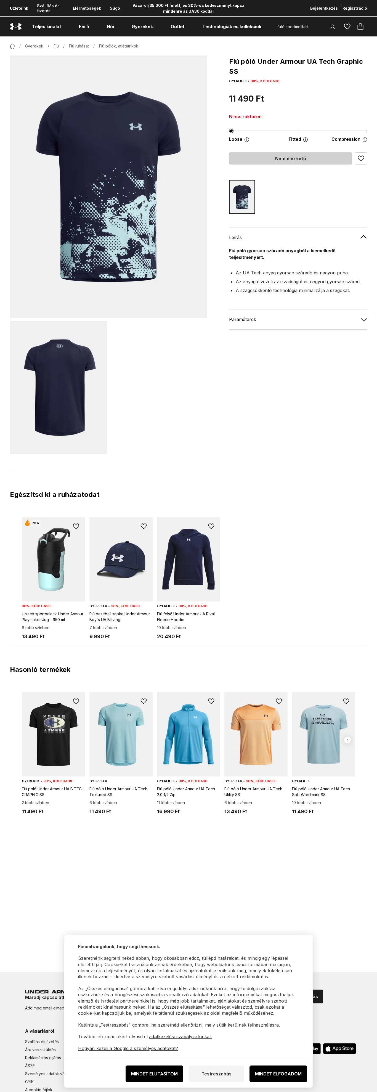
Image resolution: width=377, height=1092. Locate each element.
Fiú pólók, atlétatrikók (118, 46)
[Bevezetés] (12, 46)
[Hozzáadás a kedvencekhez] (76, 526)
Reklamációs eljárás (43, 1057)
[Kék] (242, 197)
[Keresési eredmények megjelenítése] (333, 27)
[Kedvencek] (347, 26)
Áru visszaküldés (40, 1049)
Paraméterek (242, 319)
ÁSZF (30, 1065)
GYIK (29, 1081)
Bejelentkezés (324, 8)
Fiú (56, 46)
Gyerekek (34, 46)
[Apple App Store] (339, 1048)
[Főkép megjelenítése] (108, 186)
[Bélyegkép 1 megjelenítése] (58, 387)
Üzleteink (19, 8)
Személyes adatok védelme (50, 1073)
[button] (361, 158)
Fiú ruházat (79, 46)
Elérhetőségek (87, 8)
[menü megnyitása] (66, 26)
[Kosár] (360, 26)
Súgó (115, 8)
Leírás (235, 237)
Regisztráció (355, 8)
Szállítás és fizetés (48, 8)
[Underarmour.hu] (16, 26)
